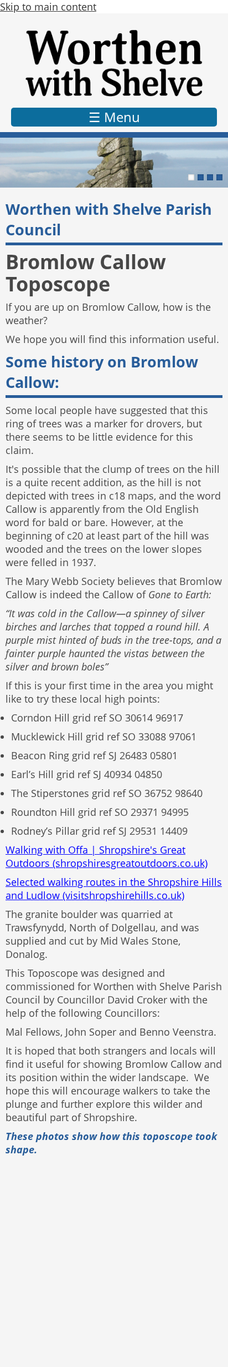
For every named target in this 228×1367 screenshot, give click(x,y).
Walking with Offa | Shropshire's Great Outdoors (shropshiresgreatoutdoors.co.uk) (107, 856)
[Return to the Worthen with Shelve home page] (114, 63)
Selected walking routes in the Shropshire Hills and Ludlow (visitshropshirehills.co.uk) (114, 888)
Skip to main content (48, 6)
